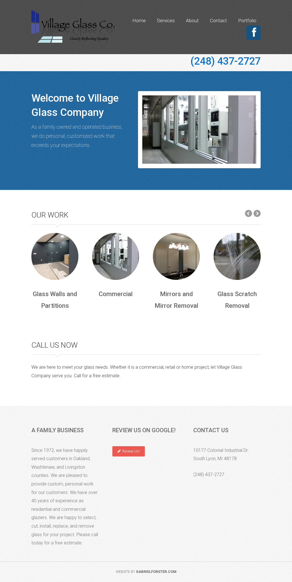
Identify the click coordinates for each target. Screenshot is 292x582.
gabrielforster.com (156, 571)
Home (139, 20)
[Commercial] (115, 256)
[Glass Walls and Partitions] (54, 256)
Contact (218, 20)
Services (166, 20)
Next (249, 131)
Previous (149, 131)
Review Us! (130, 451)
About (192, 20)
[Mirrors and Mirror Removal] (176, 256)
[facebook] (254, 33)
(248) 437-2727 (225, 61)
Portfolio (247, 20)
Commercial (199, 130)
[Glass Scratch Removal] (237, 256)
